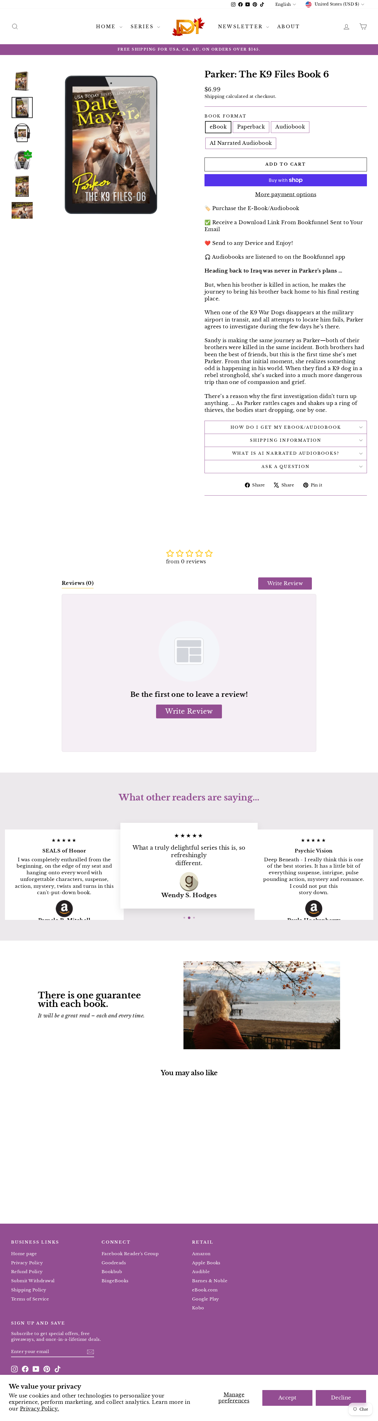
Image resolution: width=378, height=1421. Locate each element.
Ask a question (286, 466)
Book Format (225, 116)
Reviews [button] (78, 583)
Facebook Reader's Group (130, 1253)
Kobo (198, 1307)
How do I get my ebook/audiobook (286, 427)
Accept (287, 1398)
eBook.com (205, 1289)
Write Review (285, 583)
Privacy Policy (27, 1262)
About (288, 26)
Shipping (214, 96)
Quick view (53, 1168)
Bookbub (112, 1271)
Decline (341, 1398)
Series (143, 26)
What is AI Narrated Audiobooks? (286, 453)
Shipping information (286, 440)
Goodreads (114, 1262)
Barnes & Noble (209, 1280)
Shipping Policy (28, 1289)
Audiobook (290, 127)
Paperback (251, 127)
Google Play (205, 1299)
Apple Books (206, 1262)
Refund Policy (27, 1271)
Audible (201, 1271)
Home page (24, 1253)
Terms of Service (30, 1299)
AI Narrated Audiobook (241, 143)
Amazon (201, 1253)
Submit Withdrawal (33, 1280)
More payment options (285, 195)
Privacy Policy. (39, 1409)
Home (107, 26)
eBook (218, 127)
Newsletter (241, 26)
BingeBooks (115, 1280)
